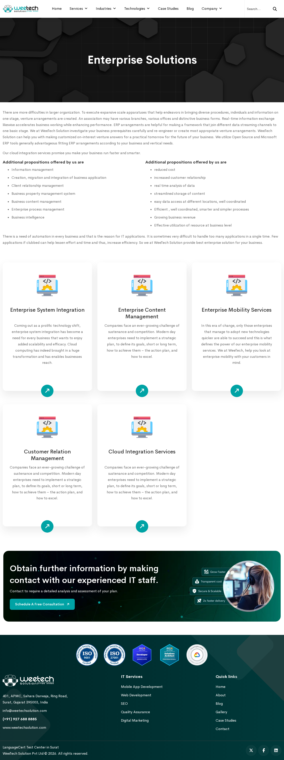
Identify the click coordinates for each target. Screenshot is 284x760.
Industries (103, 8)
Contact (222, 729)
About (221, 695)
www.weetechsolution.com (24, 727)
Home (57, 8)
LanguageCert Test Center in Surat (31, 747)
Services (76, 8)
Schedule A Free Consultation (40, 604)
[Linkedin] (276, 750)
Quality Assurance (135, 712)
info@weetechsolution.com (25, 710)
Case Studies (168, 8)
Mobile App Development (142, 686)
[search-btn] (275, 9)
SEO (124, 703)
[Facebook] (263, 750)
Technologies (134, 8)
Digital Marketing (135, 720)
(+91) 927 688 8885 (20, 719)
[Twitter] (251, 750)
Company (209, 8)
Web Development (136, 695)
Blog (190, 8)
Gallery (221, 712)
